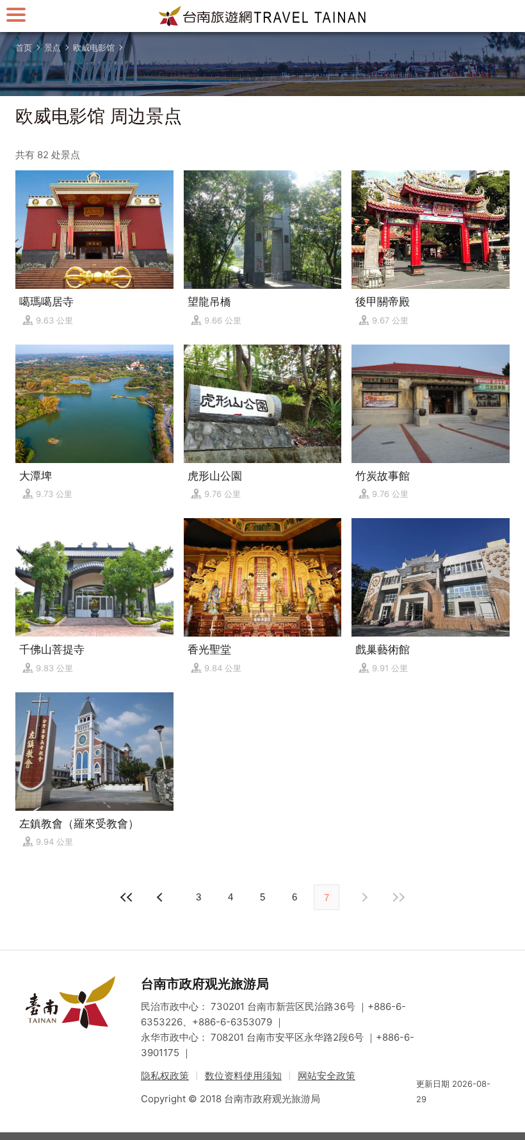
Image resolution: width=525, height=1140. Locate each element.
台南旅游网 (262, 16)
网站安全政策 (326, 1076)
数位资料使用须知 (243, 1076)
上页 (363, 897)
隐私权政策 (165, 1076)
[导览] (16, 14)
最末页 (398, 897)
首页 (23, 47)
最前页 (127, 897)
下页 (161, 897)
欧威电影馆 (94, 47)
